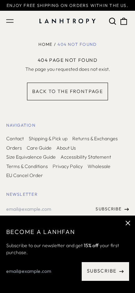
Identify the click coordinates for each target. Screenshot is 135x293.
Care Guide (39, 148)
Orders (14, 148)
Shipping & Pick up (48, 138)
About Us (66, 148)
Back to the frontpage (67, 91)
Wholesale (99, 166)
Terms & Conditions (27, 166)
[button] (112, 21)
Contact (15, 138)
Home (45, 44)
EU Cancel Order (24, 175)
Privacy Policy (68, 166)
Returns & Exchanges (95, 138)
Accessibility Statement (86, 157)
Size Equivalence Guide (31, 157)
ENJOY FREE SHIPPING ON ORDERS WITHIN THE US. (67, 5)
